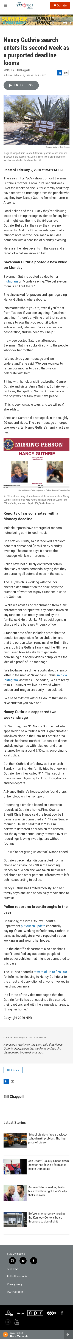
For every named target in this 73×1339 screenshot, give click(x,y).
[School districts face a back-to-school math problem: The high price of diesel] (15, 1140)
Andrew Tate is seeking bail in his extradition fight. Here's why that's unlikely (47, 1191)
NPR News (13, 1070)
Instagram (11, 281)
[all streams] (68, 1334)
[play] (5, 1334)
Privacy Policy (14, 1284)
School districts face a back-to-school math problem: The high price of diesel (47, 1138)
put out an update (33, 926)
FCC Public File (15, 1292)
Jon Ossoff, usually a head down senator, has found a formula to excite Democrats (48, 1165)
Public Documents (17, 1276)
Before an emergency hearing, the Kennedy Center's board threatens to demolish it (46, 1217)
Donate (62, 5)
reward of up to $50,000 (50, 972)
